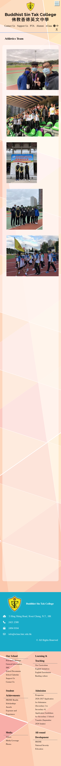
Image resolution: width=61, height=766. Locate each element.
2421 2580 (13, 622)
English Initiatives (42, 669)
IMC (7, 668)
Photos (8, 744)
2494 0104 (13, 628)
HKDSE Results (12, 700)
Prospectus (39, 695)
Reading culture (41, 676)
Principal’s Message (13, 660)
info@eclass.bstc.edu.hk (20, 634)
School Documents (13, 671)
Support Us (10, 678)
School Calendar (12, 675)
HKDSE (38, 742)
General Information (14, 664)
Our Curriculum (41, 665)
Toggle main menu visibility (56, 3)
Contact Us (10, 682)
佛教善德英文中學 (30, 19)
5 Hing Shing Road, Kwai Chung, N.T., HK (30, 616)
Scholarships (11, 703)
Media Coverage (12, 740)
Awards (9, 707)
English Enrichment (43, 672)
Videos (8, 737)
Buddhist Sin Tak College (30, 14)
